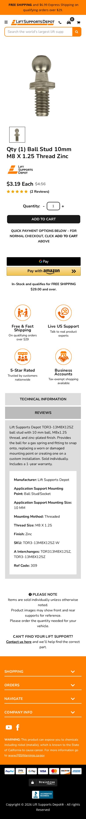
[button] (68, 22)
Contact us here (19, 641)
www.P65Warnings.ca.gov (26, 755)
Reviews (43, 412)
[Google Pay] (44, 261)
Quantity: (31, 206)
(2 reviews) (39, 191)
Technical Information (43, 399)
